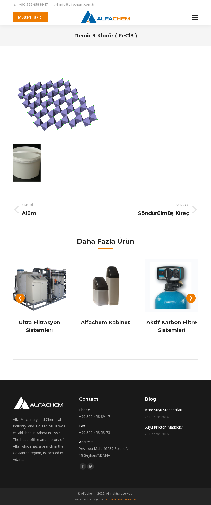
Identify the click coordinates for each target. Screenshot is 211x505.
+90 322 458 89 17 (33, 4)
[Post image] (39, 285)
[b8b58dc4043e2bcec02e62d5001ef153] (27, 162)
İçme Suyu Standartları (163, 409)
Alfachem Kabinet (105, 322)
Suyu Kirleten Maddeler (164, 427)
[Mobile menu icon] (195, 17)
